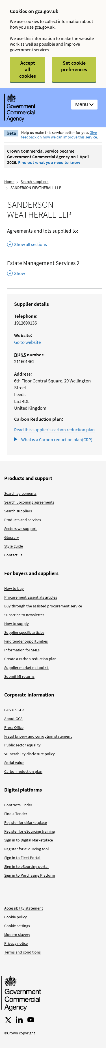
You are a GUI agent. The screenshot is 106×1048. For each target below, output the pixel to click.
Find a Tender (15, 813)
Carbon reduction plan (23, 771)
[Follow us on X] (7, 1019)
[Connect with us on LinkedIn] (19, 1019)
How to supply (16, 623)
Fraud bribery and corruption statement (38, 736)
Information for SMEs (22, 650)
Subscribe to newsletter (24, 614)
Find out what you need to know (49, 162)
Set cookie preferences (74, 66)
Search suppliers (34, 181)
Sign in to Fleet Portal (22, 857)
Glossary (11, 537)
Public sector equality (22, 745)
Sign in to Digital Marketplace (28, 840)
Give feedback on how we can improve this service (59, 135)
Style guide (13, 546)
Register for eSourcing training (29, 831)
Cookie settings (17, 925)
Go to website (27, 342)
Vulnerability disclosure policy (29, 753)
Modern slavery (17, 934)
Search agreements (20, 493)
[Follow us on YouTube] (30, 1019)
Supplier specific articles (24, 632)
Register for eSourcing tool (26, 848)
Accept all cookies (27, 69)
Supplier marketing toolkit (26, 667)
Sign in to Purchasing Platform (29, 875)
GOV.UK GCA (14, 709)
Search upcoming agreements (29, 502)
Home (9, 181)
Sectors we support (20, 528)
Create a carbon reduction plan (30, 658)
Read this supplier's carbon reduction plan (54, 429)
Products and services (22, 519)
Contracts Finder (18, 804)
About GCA (13, 718)
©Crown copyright (19, 1033)
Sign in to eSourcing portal (26, 866)
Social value (14, 762)
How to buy (14, 588)
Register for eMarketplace (25, 822)
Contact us (13, 554)
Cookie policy (15, 916)
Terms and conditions (22, 952)
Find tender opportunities (26, 641)
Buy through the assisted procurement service (43, 606)
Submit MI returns (19, 676)
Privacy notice (16, 943)
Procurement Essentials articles (30, 597)
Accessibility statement (23, 908)
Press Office (13, 727)
